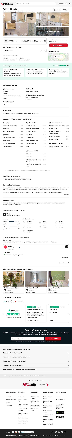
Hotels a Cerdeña (35, 405)
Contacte (58, 396)
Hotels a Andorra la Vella (23, 404)
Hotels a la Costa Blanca (47, 401)
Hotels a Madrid (22, 424)
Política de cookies (34, 435)
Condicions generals (11, 435)
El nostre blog (9, 405)
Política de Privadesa (51, 341)
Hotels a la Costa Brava (47, 406)
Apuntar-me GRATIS (53, 338)
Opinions (8, 402)
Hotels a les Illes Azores (35, 409)
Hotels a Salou (21, 396)
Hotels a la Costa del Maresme (48, 415)
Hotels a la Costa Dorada (47, 411)
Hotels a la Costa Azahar (47, 397)
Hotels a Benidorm (22, 418)
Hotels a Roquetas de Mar (22, 414)
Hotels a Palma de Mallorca (22, 409)
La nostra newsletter (11, 399)
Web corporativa (60, 399)
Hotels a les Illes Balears (35, 397)
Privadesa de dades (23, 435)
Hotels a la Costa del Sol (48, 420)
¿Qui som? (8, 396)
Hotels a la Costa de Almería (48, 424)
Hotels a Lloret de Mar (22, 400)
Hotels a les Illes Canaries (35, 401)
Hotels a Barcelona (23, 421)
